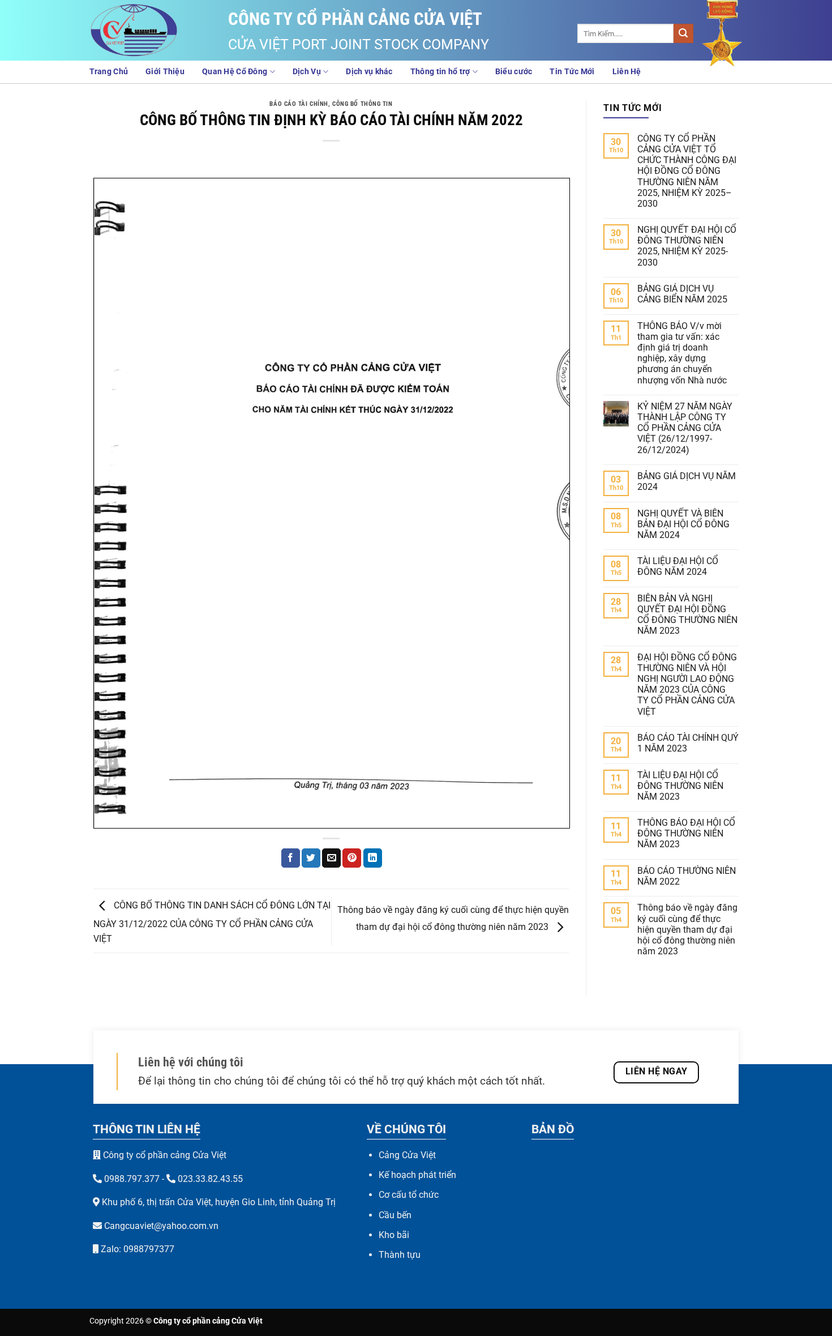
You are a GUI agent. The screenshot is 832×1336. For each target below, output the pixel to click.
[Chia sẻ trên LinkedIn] (372, 858)
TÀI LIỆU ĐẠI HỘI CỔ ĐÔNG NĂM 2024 (677, 566)
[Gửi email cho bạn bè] (331, 858)
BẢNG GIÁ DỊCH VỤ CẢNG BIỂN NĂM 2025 (682, 294)
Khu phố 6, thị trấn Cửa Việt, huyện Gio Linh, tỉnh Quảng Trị (219, 1202)
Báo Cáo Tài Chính (298, 104)
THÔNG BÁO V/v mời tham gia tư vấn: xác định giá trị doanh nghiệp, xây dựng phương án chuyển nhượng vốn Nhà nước (682, 353)
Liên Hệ (626, 71)
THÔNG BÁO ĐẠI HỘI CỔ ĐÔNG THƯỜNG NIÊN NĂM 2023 (686, 833)
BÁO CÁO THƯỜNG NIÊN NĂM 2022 (686, 876)
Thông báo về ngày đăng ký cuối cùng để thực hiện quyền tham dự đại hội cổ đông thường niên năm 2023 (687, 929)
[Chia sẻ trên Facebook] (290, 858)
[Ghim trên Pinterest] (351, 858)
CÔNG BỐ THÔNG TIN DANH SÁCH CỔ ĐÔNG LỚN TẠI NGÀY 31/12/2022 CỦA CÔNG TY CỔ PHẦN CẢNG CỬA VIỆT (212, 922)
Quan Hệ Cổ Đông (234, 71)
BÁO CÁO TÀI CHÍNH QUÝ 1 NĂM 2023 (688, 743)
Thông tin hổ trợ (440, 71)
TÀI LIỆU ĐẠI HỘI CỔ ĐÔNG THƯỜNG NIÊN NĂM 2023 (680, 786)
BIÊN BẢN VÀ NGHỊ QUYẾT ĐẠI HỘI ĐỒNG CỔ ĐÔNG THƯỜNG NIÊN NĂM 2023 (687, 615)
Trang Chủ (108, 71)
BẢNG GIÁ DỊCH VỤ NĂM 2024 (686, 481)
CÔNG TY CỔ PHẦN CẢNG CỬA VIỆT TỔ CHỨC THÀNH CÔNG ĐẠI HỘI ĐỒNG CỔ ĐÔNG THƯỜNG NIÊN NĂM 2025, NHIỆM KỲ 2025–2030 (686, 171)
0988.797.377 (132, 1178)
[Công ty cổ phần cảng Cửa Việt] (146, 30)
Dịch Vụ (307, 71)
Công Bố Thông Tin (362, 104)
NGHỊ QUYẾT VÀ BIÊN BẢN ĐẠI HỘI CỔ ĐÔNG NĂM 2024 (683, 524)
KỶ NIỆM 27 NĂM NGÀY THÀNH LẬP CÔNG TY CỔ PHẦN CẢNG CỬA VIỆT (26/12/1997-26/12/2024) (684, 428)
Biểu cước (514, 71)
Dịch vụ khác (369, 71)
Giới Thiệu (165, 71)
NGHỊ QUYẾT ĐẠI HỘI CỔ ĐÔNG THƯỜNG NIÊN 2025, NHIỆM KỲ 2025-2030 (686, 246)
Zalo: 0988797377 (136, 1249)
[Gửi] (683, 33)
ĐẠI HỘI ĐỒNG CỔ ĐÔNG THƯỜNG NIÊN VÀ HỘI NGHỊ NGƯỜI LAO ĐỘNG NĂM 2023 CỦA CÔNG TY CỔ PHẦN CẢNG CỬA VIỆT (687, 684)
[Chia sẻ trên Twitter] (311, 858)
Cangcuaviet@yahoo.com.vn (161, 1225)
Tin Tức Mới (572, 71)
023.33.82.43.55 (210, 1178)
